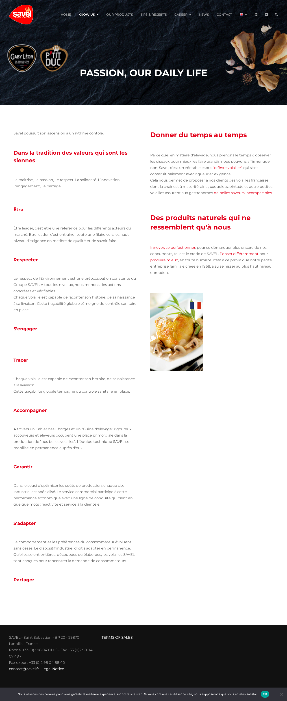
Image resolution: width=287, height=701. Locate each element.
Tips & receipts (154, 15)
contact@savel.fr (24, 669)
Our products (119, 15)
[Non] (281, 694)
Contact (224, 15)
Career (180, 15)
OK (265, 694)
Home (66, 15)
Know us (86, 15)
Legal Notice (53, 669)
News (204, 15)
